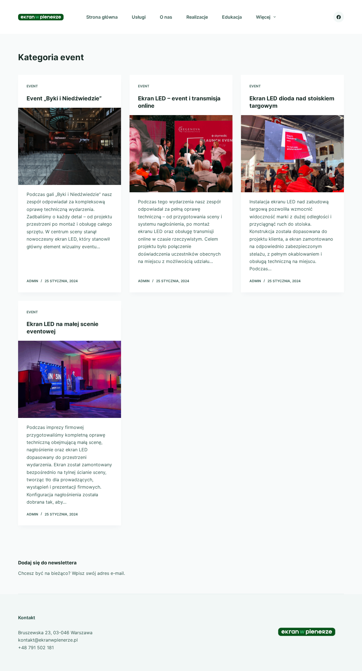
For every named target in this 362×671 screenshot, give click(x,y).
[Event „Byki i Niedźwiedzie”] (69, 146)
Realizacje (197, 17)
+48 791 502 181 (36, 647)
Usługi (139, 17)
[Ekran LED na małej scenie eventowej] (69, 379)
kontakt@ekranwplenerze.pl (48, 640)
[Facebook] (338, 17)
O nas (166, 17)
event (32, 86)
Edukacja (232, 17)
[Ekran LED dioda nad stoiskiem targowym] (292, 153)
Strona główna (102, 17)
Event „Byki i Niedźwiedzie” (64, 98)
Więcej (263, 17)
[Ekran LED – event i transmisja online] (181, 153)
